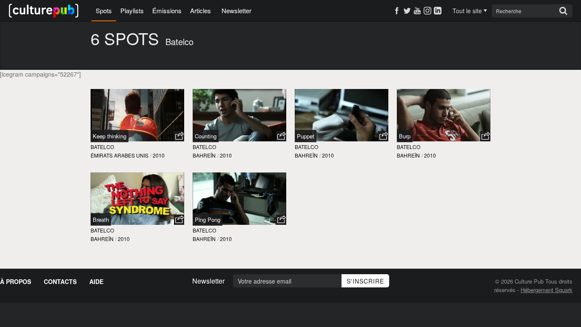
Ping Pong (207, 219)
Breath (101, 219)
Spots (104, 10)
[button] (179, 136)
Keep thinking (109, 136)
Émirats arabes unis (119, 155)
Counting (205, 136)
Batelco (102, 146)
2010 (159, 155)
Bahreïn (204, 155)
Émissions (167, 10)
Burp (404, 136)
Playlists (132, 10)
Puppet (305, 136)
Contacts (60, 281)
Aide (96, 281)
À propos (15, 281)
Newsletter (236, 10)
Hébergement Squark (546, 290)
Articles (200, 10)
